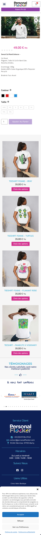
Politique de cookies (11, 532)
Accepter (20, 514)
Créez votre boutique (18, 483)
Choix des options (20, 189)
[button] (37, 489)
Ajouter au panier (20, 121)
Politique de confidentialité (26, 532)
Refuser (20, 521)
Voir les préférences (20, 527)
